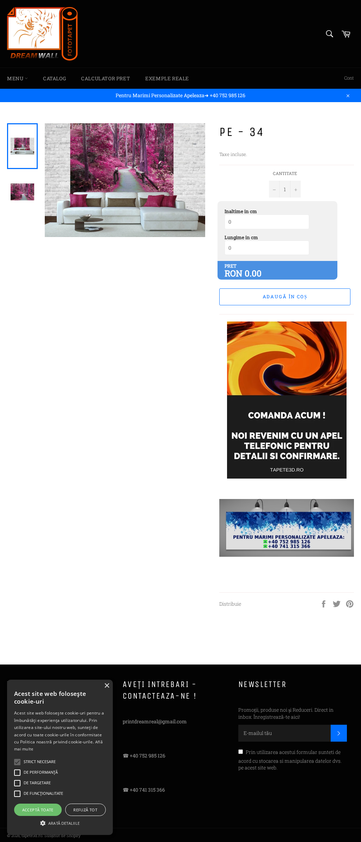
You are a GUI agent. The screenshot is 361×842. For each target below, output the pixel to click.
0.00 (253, 273)
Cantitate (285, 173)
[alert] (60, 757)
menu (16, 78)
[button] (60, 822)
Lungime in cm (241, 237)
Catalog (54, 78)
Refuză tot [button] (85, 809)
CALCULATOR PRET (105, 78)
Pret (231, 266)
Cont (349, 78)
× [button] (106, 685)
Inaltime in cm (241, 211)
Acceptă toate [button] (38, 809)
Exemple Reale (167, 78)
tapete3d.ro (32, 835)
